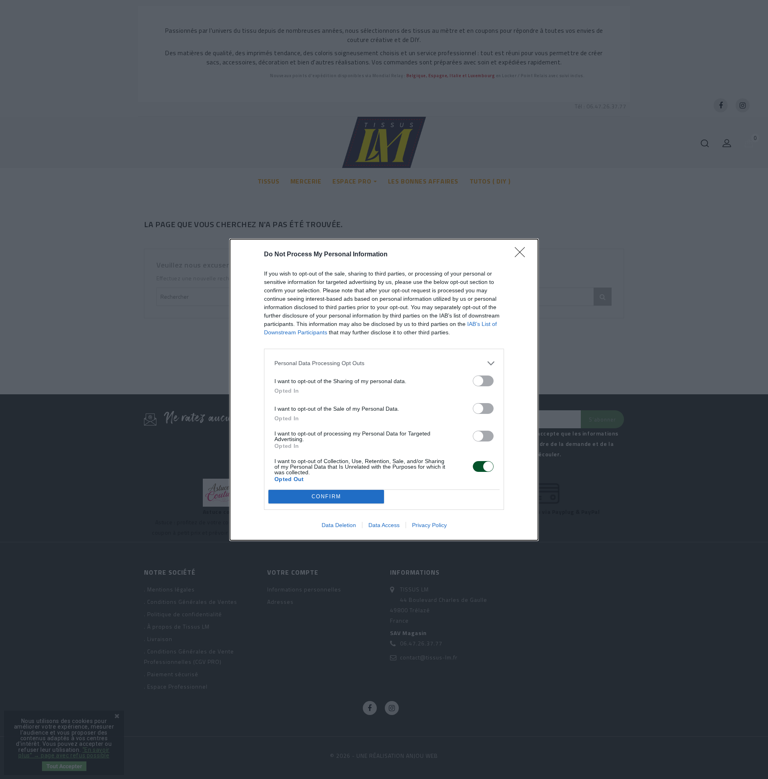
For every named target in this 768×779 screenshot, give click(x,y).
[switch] (483, 381)
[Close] (522, 254)
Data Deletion (339, 525)
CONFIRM (326, 496)
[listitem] (384, 363)
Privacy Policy (429, 525)
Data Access (384, 525)
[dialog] (384, 389)
